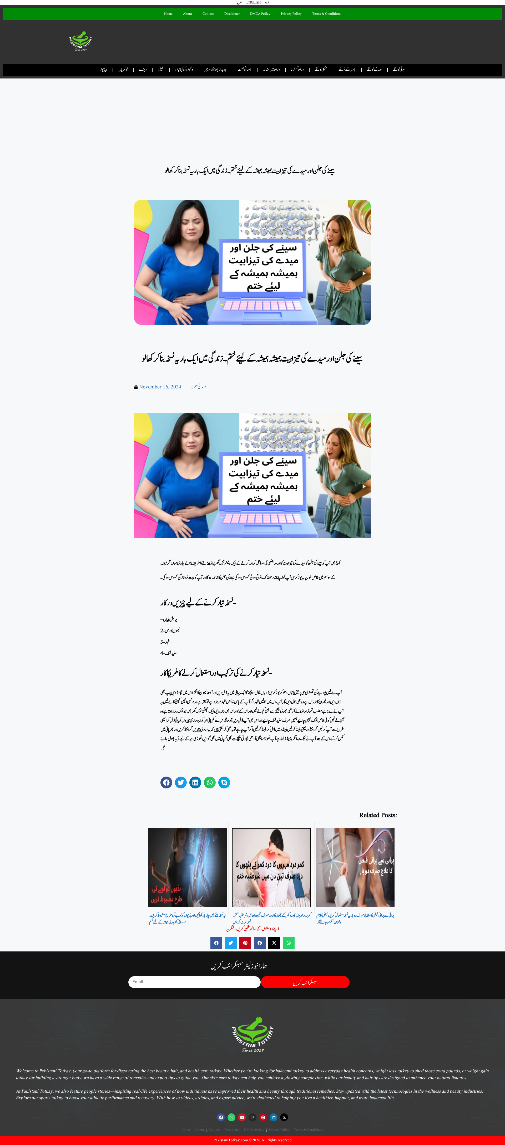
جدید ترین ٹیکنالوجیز (215, 69)
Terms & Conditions (326, 13)
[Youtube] (242, 1117)
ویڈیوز (103, 69)
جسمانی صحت (245, 69)
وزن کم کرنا (297, 69)
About (187, 13)
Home (168, 13)
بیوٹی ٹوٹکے (399, 69)
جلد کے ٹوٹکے (374, 69)
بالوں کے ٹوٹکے (347, 69)
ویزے (143, 69)
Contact (208, 13)
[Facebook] (221, 1117)
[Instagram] (252, 1117)
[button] (166, 782)
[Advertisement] (252, 117)
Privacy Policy (291, 13)
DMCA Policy (260, 13)
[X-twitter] (284, 1117)
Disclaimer (232, 13)
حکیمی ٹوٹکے (321, 69)
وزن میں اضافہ (271, 69)
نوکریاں (123, 69)
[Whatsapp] (231, 1117)
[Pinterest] (263, 1117)
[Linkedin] (273, 1117)
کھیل (161, 69)
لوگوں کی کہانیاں (184, 69)
